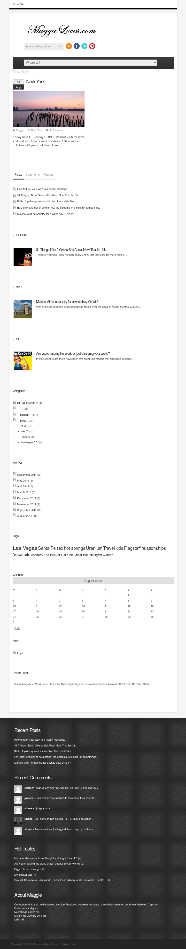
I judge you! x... (44, 808)
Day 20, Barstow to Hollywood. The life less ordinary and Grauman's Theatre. (60, 880)
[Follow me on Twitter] (84, 46)
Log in (20, 653)
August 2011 (24, 516)
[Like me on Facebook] (77, 46)
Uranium (94, 548)
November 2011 (26, 504)
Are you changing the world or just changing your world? (73, 353)
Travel (109, 548)
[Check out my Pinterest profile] (92, 46)
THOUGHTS (24, 415)
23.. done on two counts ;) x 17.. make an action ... (64, 819)
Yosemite (22, 554)
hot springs (74, 548)
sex (59, 548)
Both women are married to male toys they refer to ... (66, 798)
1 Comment (56, 130)
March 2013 (24, 492)
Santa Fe (47, 548)
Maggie (20, 130)
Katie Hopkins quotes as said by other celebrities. (46, 201)
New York (35, 81)
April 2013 (23, 486)
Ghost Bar (81, 554)
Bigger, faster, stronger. (27, 869)
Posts (18, 175)
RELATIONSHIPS (27, 403)
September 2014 (27, 474)
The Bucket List (55, 554)
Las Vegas (25, 547)
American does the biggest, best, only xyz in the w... (65, 829)
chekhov (37, 554)
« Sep (16, 627)
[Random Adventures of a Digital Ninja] (65, 37)
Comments (32, 175)
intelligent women (101, 554)
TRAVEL (22, 420)
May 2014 (23, 480)
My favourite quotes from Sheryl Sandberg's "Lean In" (45, 858)
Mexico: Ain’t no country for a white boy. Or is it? (45, 214)
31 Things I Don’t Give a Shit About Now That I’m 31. (48, 195)
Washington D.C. (29, 442)
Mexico (24, 426)
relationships (153, 548)
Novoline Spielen (97, 684)
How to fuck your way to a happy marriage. (42, 189)
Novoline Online (141, 684)
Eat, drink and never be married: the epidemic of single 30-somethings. (58, 207)
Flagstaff (132, 548)
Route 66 (25, 436)
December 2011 (26, 498)
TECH (20, 409)
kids (119, 548)
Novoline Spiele (117, 684)
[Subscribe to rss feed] (69, 46)
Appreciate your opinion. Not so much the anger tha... (67, 787)
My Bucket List (23, 874)
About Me (18, 4)
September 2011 (27, 510)
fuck (70, 554)
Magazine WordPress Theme (39, 684)
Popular (48, 175)
